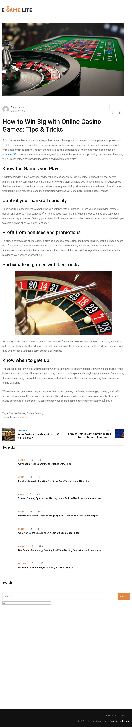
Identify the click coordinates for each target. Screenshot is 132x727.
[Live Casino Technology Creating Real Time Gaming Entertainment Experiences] (8, 550)
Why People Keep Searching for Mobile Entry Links (44, 464)
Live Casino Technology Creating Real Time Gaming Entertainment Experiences (59, 550)
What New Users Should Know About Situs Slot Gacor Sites (48, 533)
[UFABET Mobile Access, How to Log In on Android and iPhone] (8, 568)
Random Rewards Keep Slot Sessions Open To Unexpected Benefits (53, 481)
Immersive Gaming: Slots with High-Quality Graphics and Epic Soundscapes (58, 515)
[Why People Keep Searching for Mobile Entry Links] (8, 464)
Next (109, 430)
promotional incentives (15, 417)
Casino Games (17, 413)
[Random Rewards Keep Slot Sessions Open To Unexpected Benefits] (8, 481)
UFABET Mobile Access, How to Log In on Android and (46, 567)
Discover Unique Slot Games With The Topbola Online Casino (88, 435)
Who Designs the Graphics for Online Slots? (38, 436)
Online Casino (34, 413)
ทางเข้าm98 (9, 154)
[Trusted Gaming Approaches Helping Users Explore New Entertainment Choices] (8, 498)
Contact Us (111, 715)
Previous (22, 430)
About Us (126, 715)
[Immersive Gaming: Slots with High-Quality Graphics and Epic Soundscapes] (8, 516)
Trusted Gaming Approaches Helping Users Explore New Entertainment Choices (60, 498)
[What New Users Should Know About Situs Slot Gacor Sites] (8, 533)
